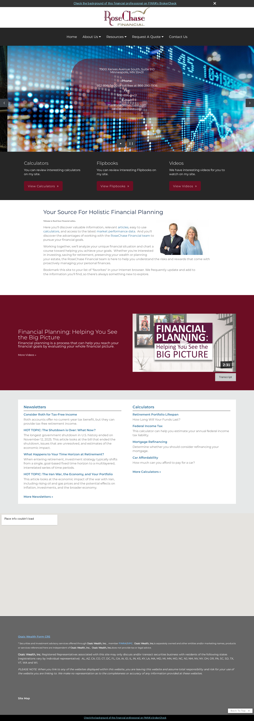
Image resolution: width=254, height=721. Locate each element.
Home (72, 37)
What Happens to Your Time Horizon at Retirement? (64, 454)
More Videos (27, 355)
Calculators (143, 407)
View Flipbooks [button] (113, 186)
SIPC (130, 643)
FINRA (122, 643)
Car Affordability (145, 457)
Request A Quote (146, 37)
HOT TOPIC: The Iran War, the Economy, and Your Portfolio (68, 474)
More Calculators (147, 472)
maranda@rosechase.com (127, 105)
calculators (51, 231)
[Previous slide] (4, 103)
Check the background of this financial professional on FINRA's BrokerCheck (125, 3)
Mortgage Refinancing (150, 442)
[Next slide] (250, 103)
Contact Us (178, 37)
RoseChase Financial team (130, 235)
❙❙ (131, 143)
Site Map (24, 698)
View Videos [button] (183, 186)
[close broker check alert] (214, 3)
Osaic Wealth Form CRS (34, 636)
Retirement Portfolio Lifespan (156, 414)
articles (123, 227)
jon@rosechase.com (127, 108)
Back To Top (238, 710)
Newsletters (35, 407)
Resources (115, 37)
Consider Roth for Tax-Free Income (50, 414)
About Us (90, 37)
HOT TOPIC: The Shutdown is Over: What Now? (60, 430)
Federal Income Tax (148, 426)
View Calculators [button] (41, 186)
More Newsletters (38, 496)
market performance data (116, 231)
